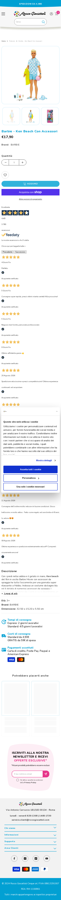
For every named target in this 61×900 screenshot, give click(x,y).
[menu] (3, 14)
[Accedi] (51, 14)
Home (3, 41)
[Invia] (46, 774)
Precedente (7, 252)
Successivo (20, 252)
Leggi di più (10, 593)
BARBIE (15, 144)
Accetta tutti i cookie (30, 469)
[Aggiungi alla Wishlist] (5, 175)
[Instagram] (25, 858)
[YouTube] (47, 858)
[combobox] (27, 21)
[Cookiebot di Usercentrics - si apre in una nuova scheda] (45, 411)
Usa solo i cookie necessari (30, 486)
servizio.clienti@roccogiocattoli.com (30, 819)
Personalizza (29, 478)
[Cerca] (30, 21)
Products (12, 41)
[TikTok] (36, 858)
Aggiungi (32, 183)
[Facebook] (14, 858)
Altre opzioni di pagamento (30, 199)
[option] (30, 4)
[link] (30, 623)
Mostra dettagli (44, 460)
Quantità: (7, 155)
